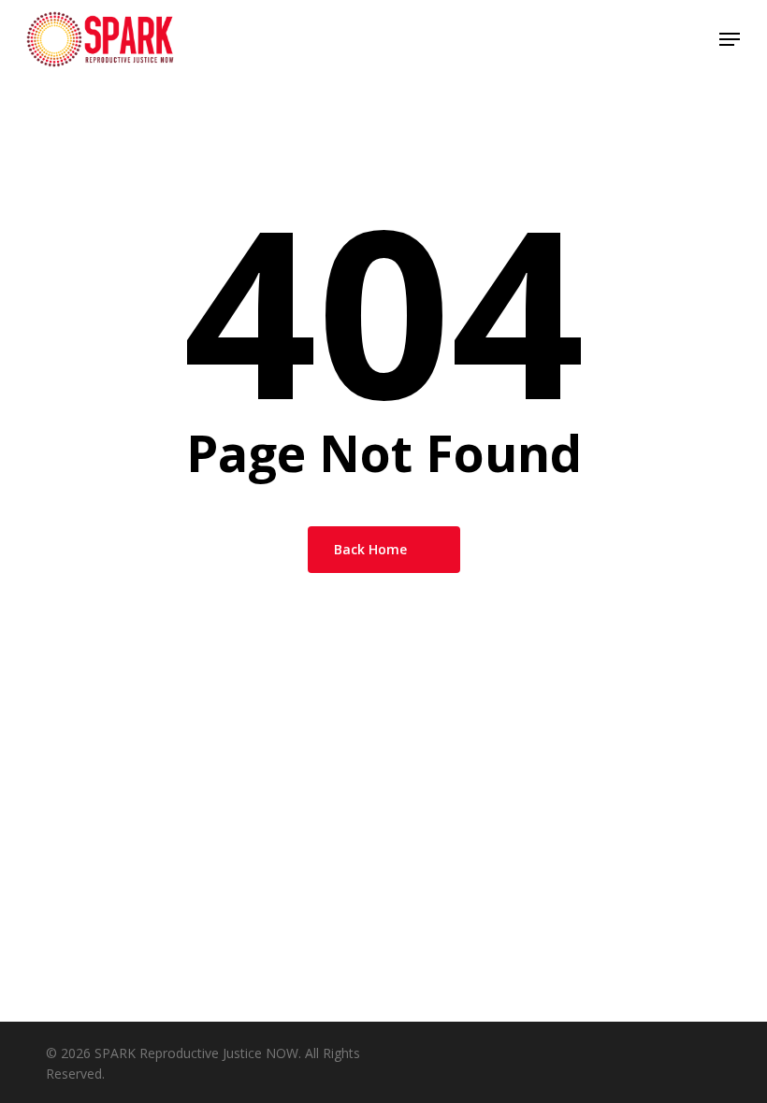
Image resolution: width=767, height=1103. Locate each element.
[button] (729, 39)
